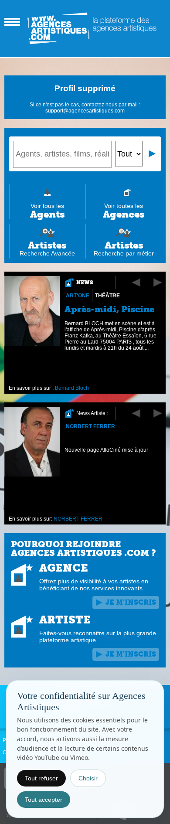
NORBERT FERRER (90, 426)
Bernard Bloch (72, 388)
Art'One (77, 296)
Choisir (88, 778)
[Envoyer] (152, 153)
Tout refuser (41, 778)
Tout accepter (43, 799)
